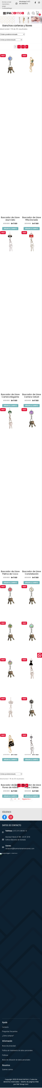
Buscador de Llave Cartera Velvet (31, 395)
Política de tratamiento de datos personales (17, 1050)
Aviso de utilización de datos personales (16, 1060)
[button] (33, 13)
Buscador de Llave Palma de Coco (10, 572)
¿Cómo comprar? (8, 1036)
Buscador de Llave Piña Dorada (31, 218)
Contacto (5, 1027)
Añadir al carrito (10, 229)
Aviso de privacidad (9, 1046)
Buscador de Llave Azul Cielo (10, 218)
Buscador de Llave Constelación (31, 572)
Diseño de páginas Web (30, 1082)
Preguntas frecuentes (9, 1031)
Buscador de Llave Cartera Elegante (10, 395)
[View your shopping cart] (37, 13)
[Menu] (4, 13)
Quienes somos (7, 1069)
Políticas (5, 1055)
